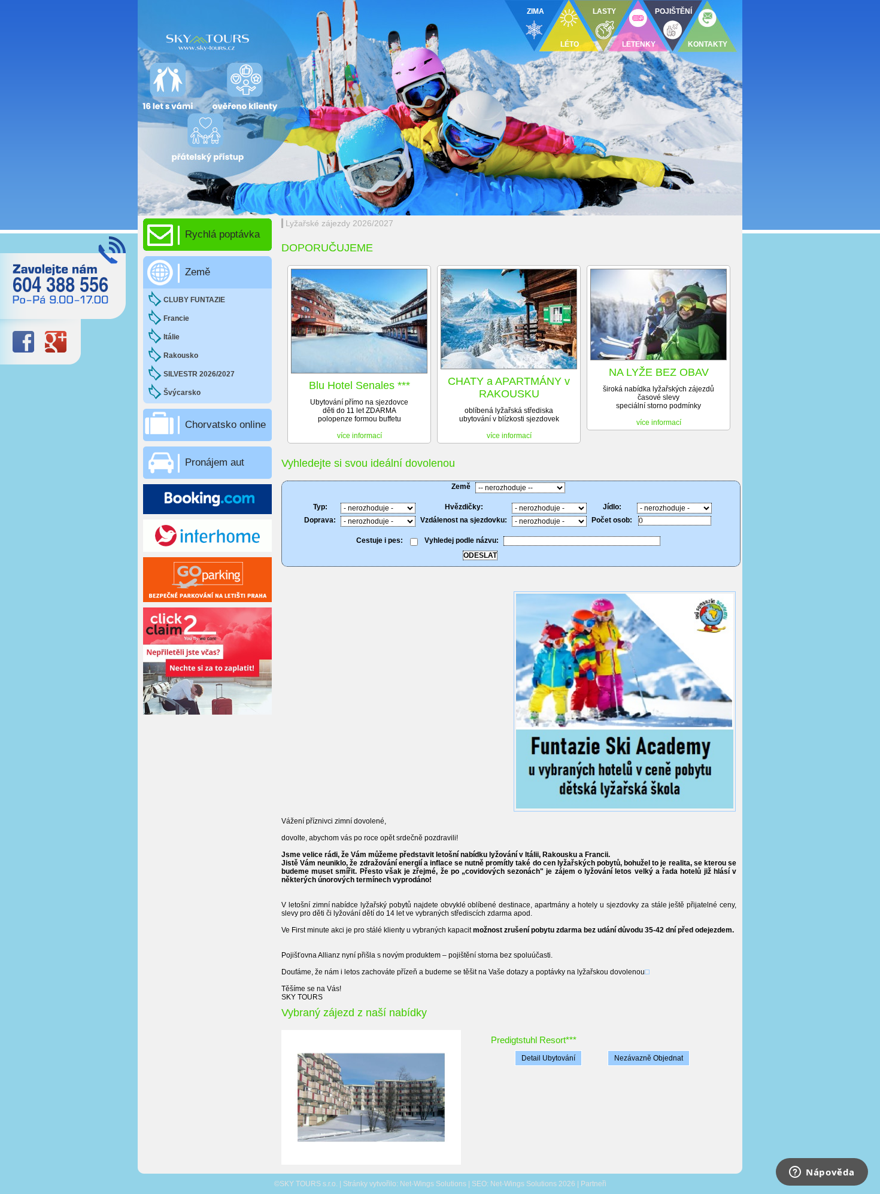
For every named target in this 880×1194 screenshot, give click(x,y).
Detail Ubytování (548, 1058)
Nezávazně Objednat (648, 1058)
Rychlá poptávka (222, 234)
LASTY (604, 11)
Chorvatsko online (225, 424)
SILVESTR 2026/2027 (199, 374)
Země (197, 272)
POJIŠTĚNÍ (673, 11)
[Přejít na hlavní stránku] (284, 39)
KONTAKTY (707, 44)
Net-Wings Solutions (433, 1184)
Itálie (171, 337)
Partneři (593, 1184)
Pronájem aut (214, 462)
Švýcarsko (182, 392)
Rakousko (180, 355)
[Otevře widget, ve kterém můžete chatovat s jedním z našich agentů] (822, 1173)
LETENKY (639, 44)
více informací (359, 436)
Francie (176, 318)
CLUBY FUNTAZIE (194, 300)
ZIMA (535, 11)
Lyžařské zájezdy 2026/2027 (339, 223)
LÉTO (569, 44)
